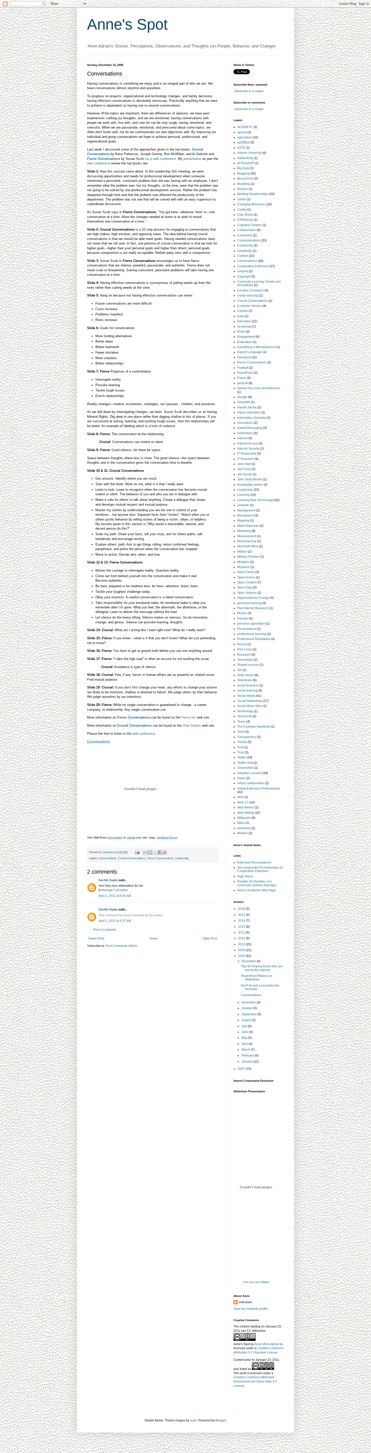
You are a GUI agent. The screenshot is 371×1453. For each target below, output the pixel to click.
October (247, 1008)
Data (240, 316)
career (241, 199)
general (242, 383)
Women (242, 833)
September (249, 1014)
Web (240, 797)
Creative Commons (250, 290)
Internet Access (247, 443)
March (246, 1049)
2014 (242, 920)
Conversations (98, 741)
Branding (243, 184)
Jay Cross (244, 469)
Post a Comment (104, 929)
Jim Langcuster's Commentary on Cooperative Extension (260, 869)
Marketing (244, 531)
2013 (242, 926)
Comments (244, 235)
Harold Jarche (247, 407)
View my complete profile (250, 1309)
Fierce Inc (188, 717)
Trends (242, 742)
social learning (247, 690)
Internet (242, 438)
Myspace (243, 567)
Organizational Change (253, 598)
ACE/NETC (245, 127)
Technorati (244, 716)
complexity (244, 251)
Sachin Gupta (108, 880)
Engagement (246, 336)
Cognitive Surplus (249, 225)
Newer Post (96, 938)
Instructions (245, 433)
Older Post (210, 938)
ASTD (241, 148)
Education (244, 321)
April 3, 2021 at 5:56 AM (114, 896)
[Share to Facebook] (159, 852)
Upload (131, 837)
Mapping (243, 520)
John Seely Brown (249, 479)
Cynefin (242, 311)
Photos (242, 613)
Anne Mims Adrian (266, 1344)
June (245, 1032)
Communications (248, 240)
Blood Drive (245, 178)
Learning (243, 495)
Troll (240, 747)
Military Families (248, 556)
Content (242, 256)
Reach (241, 644)
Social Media (246, 696)
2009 (242, 950)
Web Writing (245, 813)
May (245, 1038)
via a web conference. (161, 159)
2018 (242, 908)
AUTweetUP (245, 163)
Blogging (243, 173)
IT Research (245, 459)
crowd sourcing (247, 295)
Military (242, 551)
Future (241, 378)
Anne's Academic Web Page (256, 890)
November (249, 1002)
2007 (242, 1069)
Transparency (246, 737)
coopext (242, 271)
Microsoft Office (247, 546)
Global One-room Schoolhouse (258, 388)
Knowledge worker (250, 484)
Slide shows (245, 675)
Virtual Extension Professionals (258, 788)
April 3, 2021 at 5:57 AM (114, 921)
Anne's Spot (127, 24)
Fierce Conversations (103, 159)
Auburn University (249, 153)
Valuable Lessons (249, 773)
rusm (193, 1420)
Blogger (221, 1420)
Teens (241, 721)
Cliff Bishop (245, 219)
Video (241, 778)
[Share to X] (154, 852)
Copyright (244, 276)
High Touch (245, 876)
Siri (239, 670)
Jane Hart (244, 464)
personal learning (249, 603)
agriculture (244, 137)
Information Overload (251, 418)
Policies (242, 618)
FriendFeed (245, 373)
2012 (242, 932)
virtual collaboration (250, 783)
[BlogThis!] (150, 852)
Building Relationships (252, 194)
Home (153, 938)
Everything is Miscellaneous (256, 347)
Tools (241, 731)
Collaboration (246, 230)
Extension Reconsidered (254, 862)
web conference (98, 163)
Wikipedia (244, 818)
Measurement (246, 536)
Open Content (246, 582)
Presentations (246, 629)
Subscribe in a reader (249, 91)
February (248, 1055)
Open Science (247, 593)
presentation (192, 159)
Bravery (242, 189)
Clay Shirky (245, 214)
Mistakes (243, 562)
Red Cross (244, 649)
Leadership (182, 858)
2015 (242, 915)
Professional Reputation (253, 639)
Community (245, 245)
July (245, 1026)
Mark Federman (248, 526)
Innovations (245, 423)
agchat (242, 132)
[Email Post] (137, 852)
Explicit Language (249, 352)
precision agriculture (251, 623)
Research (244, 654)
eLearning (244, 326)
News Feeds (245, 572)
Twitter (241, 757)
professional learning (251, 634)
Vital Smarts (192, 725)
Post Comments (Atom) (121, 946)
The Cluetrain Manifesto (253, 726)
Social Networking (249, 701)
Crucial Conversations (131, 858)
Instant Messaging (249, 428)
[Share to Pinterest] (164, 852)
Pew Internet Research (253, 608)
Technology (245, 711)
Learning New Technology (255, 500)
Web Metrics (245, 807)
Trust (240, 752)
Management (246, 510)
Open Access (246, 577)
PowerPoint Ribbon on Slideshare (256, 977)
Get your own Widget (256, 1282)
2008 (242, 956)
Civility (241, 209)
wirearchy (244, 828)
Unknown (245, 1302)
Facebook (244, 357)
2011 (242, 938)
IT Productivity (246, 453)
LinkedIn (243, 505)
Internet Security (248, 448)
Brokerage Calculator (113, 890)
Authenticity (245, 158)
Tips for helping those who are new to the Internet (261, 968)
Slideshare (244, 680)
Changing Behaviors (251, 204)
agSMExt (243, 142)
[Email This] (145, 852)
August (247, 1020)
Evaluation (244, 342)
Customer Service (249, 306)
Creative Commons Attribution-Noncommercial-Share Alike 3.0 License (255, 1381)
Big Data (243, 168)
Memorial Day (246, 541)
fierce (173, 837)
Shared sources (248, 665)
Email (241, 331)
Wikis (241, 823)
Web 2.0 (243, 802)
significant (163, 837)
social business (247, 685)
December (249, 961)
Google (242, 397)
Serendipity (245, 659)
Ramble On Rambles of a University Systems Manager (256, 883)
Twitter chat (245, 763)
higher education (248, 412)
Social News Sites (249, 706)
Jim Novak (244, 474)
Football (242, 368)
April (245, 1044)
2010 (242, 944)
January (247, 1061)
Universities (245, 768)
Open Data (244, 587)
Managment (245, 515)
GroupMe (243, 402)
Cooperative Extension (253, 266)
